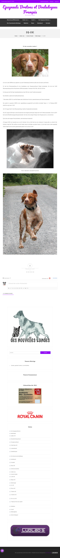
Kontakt (48, 23)
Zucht (33, 20)
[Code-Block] (23, 288)
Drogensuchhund (15, 442)
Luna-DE (13, 476)
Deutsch (57, 1)
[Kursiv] (11, 288)
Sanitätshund (14, 451)
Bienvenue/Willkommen (13, 20)
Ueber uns (25, 20)
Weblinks (26, 23)
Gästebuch (40, 23)
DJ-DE (12, 485)
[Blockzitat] (21, 288)
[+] (27, 288)
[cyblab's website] (55, 552)
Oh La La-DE (14, 498)
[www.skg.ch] (30, 395)
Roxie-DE (13, 488)
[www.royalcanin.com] (30, 414)
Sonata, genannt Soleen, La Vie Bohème (20, 365)
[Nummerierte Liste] (17, 288)
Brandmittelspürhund (16, 439)
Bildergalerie (14, 512)
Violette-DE (13, 494)
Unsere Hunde (14, 474)
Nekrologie (13, 483)
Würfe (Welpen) (14, 515)
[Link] (25, 288)
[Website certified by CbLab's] (30, 530)
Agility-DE (13, 435)
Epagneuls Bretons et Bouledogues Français (30, 9)
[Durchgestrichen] (15, 288)
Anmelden (55, 278)
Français (51, 1)
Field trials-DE (14, 445)
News (32, 23)
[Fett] (9, 288)
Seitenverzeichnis (44, 1)
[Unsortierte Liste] (19, 288)
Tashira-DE (13, 491)
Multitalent (13, 433)
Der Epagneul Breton (43, 20)
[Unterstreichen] (13, 288)
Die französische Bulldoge (14, 23)
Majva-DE (13, 479)
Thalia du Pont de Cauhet (16, 501)
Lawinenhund (14, 448)
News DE (13, 465)
